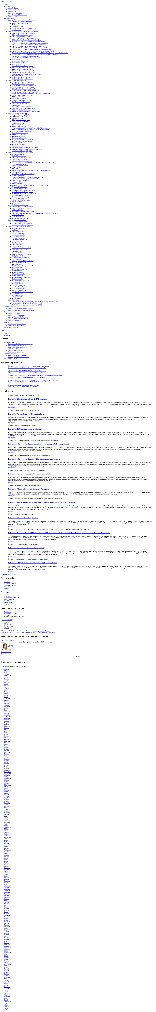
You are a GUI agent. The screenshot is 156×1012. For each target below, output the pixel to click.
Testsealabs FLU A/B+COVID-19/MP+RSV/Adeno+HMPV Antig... (28, 377)
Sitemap (47, 631)
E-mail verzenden (6, 652)
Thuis (6, 333)
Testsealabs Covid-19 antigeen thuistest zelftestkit (26, 548)
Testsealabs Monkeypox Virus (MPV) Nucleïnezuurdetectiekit (30, 474)
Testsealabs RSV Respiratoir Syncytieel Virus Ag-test (27, 399)
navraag (10, 407)
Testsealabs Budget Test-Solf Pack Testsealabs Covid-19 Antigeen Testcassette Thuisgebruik (41, 502)
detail (14, 407)
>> (12, 574)
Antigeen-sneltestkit (14, 632)
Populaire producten (38, 631)
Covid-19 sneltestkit (26, 632)
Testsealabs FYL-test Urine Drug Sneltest (23, 518)
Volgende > (8, 574)
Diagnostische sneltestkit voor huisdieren (44, 632)
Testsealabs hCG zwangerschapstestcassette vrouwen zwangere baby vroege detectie (38, 444)
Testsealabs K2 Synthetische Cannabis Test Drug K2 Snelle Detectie (32, 563)
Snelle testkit (4, 632)
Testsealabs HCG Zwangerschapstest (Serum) (24, 429)
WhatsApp (4, 653)
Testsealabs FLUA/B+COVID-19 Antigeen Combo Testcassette (26, 372)
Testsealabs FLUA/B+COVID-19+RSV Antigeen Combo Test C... (27, 368)
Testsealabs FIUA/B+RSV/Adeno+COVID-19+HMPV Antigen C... (27, 382)
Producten (7, 335)
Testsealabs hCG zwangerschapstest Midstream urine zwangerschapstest (34, 459)
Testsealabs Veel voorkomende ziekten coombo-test (26, 414)
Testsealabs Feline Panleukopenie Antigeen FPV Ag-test (28, 489)
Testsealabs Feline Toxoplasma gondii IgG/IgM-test (22, 386)
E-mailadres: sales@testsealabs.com (10, 612)
